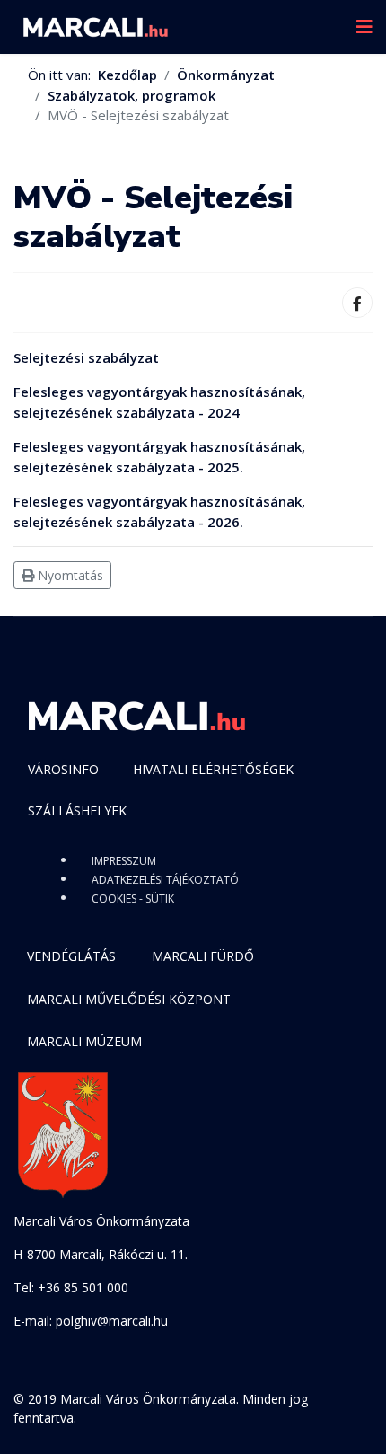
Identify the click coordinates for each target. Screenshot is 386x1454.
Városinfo (63, 769)
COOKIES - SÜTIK (133, 898)
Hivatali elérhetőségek (213, 769)
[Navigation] (364, 27)
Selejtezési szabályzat (86, 357)
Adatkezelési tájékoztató (165, 879)
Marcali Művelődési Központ (129, 999)
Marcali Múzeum (84, 1041)
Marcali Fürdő (203, 956)
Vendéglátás (71, 956)
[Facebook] (357, 302)
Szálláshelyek (77, 810)
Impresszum (124, 860)
